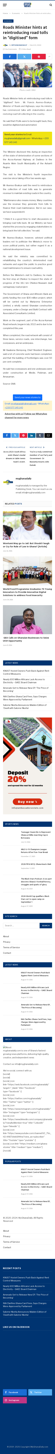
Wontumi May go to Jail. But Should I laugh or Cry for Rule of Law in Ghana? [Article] (26, 545)
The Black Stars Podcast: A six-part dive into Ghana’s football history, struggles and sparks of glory (36, 881)
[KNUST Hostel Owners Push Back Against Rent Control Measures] (10, 976)
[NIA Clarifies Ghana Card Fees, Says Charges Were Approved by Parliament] (10, 1023)
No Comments (11, 49)
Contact (7, 953)
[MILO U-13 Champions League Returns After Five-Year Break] (10, 853)
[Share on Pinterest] (39, 56)
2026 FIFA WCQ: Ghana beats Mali (36, 864)
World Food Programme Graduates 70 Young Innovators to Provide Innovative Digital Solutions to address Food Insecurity (27, 592)
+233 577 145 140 (14, 407)
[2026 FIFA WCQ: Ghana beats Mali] (10, 868)
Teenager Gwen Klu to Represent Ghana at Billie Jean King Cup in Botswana (36, 835)
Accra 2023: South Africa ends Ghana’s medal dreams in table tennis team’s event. (14, 457)
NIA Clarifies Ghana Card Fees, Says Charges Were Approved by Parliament (36, 1022)
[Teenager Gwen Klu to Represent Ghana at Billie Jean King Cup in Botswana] (10, 836)
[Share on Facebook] (10, 56)
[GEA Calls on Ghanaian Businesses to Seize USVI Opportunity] (27, 619)
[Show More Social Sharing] (49, 56)
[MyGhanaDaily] (27, 4)
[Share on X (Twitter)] (24, 56)
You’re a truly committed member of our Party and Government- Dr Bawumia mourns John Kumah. (41, 458)
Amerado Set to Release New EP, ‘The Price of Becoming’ (35, 1006)
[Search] (50, 5)
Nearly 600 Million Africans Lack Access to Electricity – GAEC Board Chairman (36, 990)
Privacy (6, 942)
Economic (8, 21)
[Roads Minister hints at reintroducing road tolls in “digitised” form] (27, 75)
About (6, 936)
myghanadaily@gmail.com (17, 138)
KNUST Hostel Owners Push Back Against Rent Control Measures (35, 974)
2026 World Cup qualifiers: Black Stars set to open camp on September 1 (35, 899)
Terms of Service (11, 947)
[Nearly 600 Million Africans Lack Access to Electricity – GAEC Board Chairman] (10, 991)
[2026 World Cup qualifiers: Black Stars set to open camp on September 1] (10, 900)
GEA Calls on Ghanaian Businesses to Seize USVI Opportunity (26, 639)
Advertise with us (14, 414)
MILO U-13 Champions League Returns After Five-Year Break (34, 851)
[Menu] (5, 5)
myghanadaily (19, 45)
